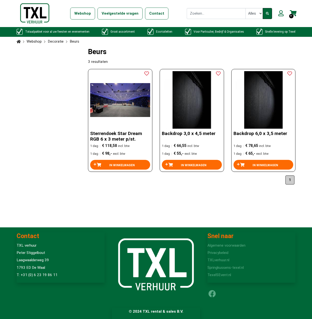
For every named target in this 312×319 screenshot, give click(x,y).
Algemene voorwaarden (226, 245)
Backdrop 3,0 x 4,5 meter (188, 133)
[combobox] (216, 13)
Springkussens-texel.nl (225, 267)
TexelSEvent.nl (219, 275)
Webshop (34, 41)
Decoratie (56, 41)
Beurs (74, 41)
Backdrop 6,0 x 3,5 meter (260, 133)
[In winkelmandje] (120, 165)
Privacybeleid (217, 253)
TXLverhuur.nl (218, 260)
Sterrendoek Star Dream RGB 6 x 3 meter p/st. (116, 136)
